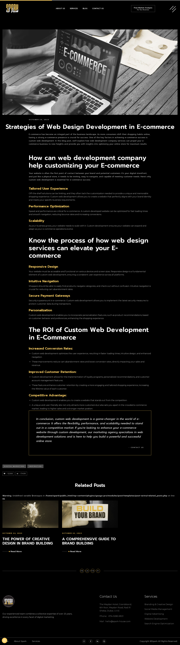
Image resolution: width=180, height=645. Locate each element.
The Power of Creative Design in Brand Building (27, 541)
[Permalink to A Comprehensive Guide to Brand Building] (90, 514)
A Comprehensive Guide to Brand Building (89, 541)
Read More (16, 551)
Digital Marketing (14, 466)
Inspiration (35, 466)
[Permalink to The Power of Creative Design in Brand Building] (30, 514)
